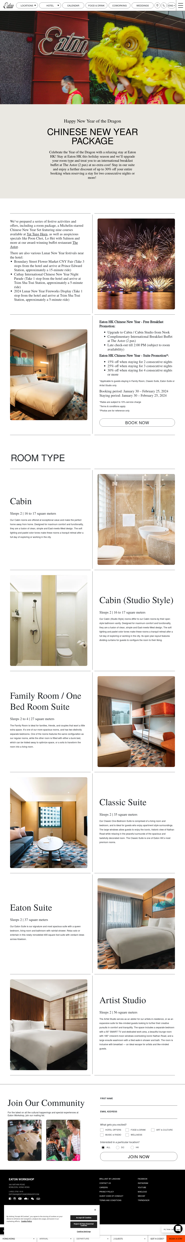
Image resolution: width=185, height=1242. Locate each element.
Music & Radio (113, 1134)
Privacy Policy (106, 1191)
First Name (106, 1098)
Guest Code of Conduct (111, 1196)
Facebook (142, 1179)
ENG (170, 5)
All (108, 1147)
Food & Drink (138, 1129)
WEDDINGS (142, 5)
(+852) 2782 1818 (16, 1191)
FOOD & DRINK (96, 5)
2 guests (118, 1238)
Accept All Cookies (83, 1218)
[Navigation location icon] (157, 5)
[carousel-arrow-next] (169, 264)
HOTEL (50, 5)
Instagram (143, 1183)
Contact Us (105, 1183)
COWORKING (119, 5)
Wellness (136, 1134)
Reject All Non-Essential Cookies (84, 1225)
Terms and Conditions (110, 1200)
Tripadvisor (143, 1200)
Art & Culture (164, 1129)
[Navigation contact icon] (164, 5)
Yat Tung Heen (37, 234)
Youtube (142, 1187)
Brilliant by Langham (109, 1179)
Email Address (108, 1111)
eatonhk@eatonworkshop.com (24, 1194)
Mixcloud (142, 1191)
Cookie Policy (26, 1221)
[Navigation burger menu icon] (180, 5)
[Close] (95, 1210)
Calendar (73, 5)
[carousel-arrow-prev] (103, 264)
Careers (103, 1187)
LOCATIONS (27, 5)
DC (122, 1147)
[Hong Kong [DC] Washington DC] (18, 1238)
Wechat (141, 1196)
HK (137, 1147)
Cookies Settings (84, 1231)
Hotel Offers (113, 1129)
